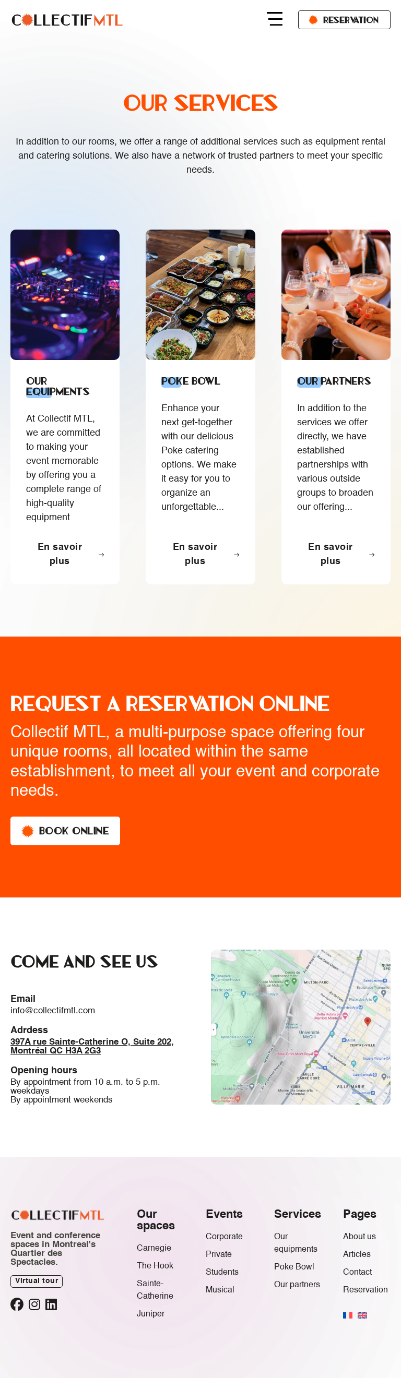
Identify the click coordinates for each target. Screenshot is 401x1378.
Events (224, 1214)
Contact (357, 1272)
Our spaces (156, 1220)
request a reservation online (169, 703)
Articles (357, 1255)
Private (219, 1255)
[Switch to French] (347, 1315)
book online (74, 830)
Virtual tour (36, 1281)
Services (297, 1214)
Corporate (224, 1237)
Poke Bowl (294, 1267)
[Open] (274, 20)
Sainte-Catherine (155, 1290)
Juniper (150, 1314)
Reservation (351, 20)
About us (359, 1237)
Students (222, 1272)
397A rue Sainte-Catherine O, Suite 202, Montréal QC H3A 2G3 (92, 1047)
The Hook (155, 1266)
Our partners (297, 1285)
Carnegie (154, 1248)
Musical (220, 1290)
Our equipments (295, 1243)
